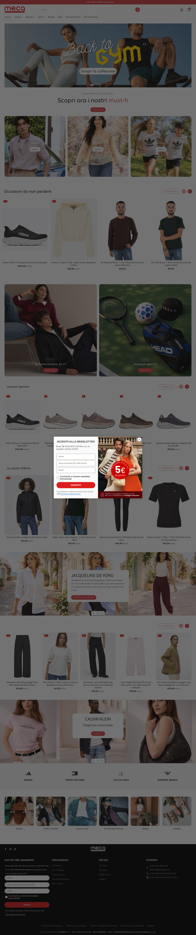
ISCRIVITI (76, 485)
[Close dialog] (139, 439)
